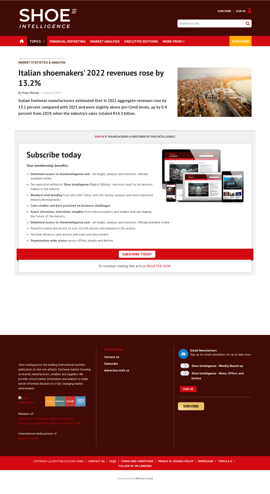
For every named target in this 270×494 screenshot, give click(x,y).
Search (248, 23)
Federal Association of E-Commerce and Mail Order (49, 423)
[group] (172, 41)
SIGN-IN (99, 136)
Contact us (111, 357)
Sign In (240, 11)
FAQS (112, 461)
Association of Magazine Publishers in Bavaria (46, 418)
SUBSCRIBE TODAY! (137, 254)
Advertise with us (116, 370)
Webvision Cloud (144, 478)
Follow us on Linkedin (135, 466)
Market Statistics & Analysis (41, 62)
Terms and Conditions (137, 461)
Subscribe (224, 11)
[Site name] (34, 360)
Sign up (188, 389)
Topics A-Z (225, 461)
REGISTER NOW (158, 266)
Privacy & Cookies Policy (175, 461)
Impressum (205, 461)
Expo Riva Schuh (28, 438)
